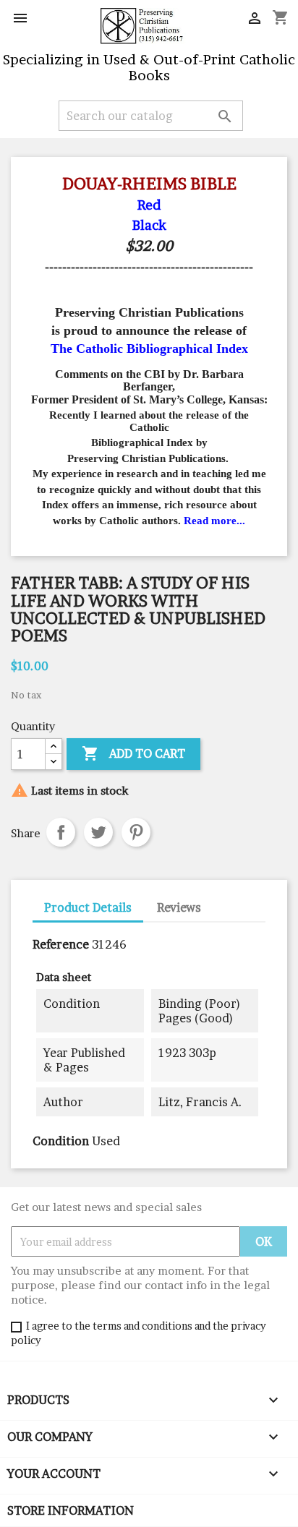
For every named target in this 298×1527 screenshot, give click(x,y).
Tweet (98, 832)
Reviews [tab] (179, 907)
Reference (61, 944)
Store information (70, 1510)
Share (60, 832)
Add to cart (133, 753)
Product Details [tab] (88, 907)
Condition (61, 1141)
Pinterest (136, 832)
